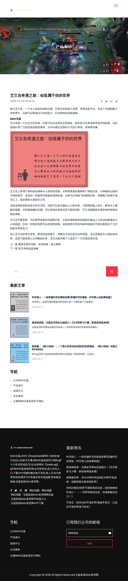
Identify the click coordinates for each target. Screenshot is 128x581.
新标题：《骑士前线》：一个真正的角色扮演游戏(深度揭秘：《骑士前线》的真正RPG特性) (74, 348)
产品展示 (18, 385)
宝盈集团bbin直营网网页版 (38, 494)
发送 (89, 543)
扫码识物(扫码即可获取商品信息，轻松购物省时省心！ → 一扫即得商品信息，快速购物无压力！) (92, 492)
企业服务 (18, 396)
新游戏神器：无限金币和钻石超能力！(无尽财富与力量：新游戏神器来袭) (70, 322)
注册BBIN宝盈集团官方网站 (28, 401)
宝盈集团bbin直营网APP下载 (27, 503)
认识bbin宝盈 (21, 380)
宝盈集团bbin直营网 (86, 575)
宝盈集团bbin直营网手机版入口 (28, 499)
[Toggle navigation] (116, 6)
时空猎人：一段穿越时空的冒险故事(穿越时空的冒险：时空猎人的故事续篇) (72, 297)
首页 (33, 51)
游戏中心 (18, 391)
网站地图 (34, 490)
